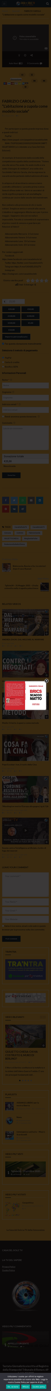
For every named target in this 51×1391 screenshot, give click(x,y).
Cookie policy (39, 1387)
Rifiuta (25, 1387)
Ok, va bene (13, 1387)
